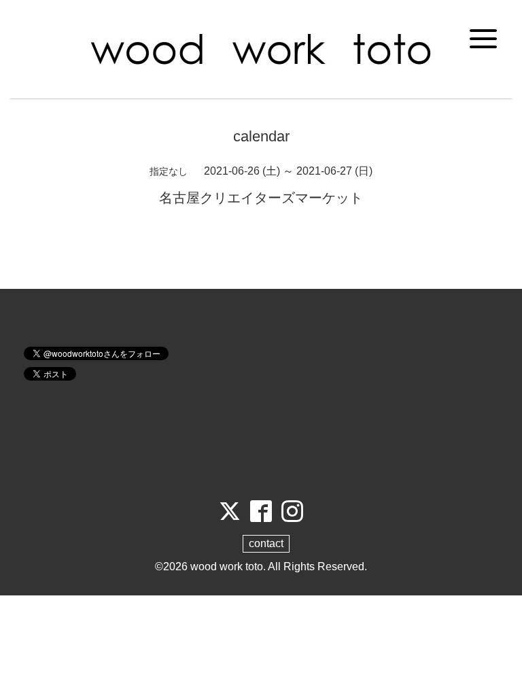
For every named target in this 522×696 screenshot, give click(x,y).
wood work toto (226, 566)
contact (266, 543)
